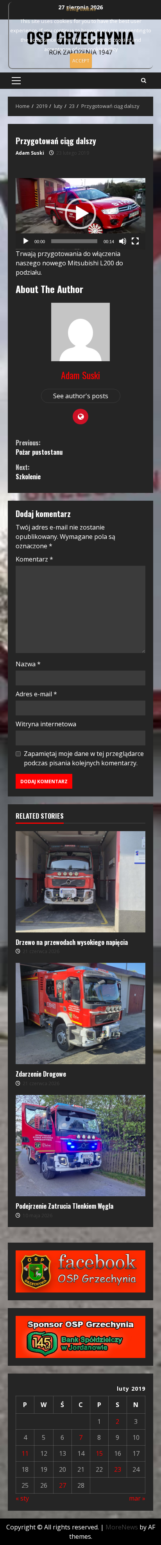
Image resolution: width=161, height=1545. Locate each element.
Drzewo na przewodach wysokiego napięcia (80, 881)
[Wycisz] (123, 241)
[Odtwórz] (26, 241)
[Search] (143, 80)
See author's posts (80, 396)
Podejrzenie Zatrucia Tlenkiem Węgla (80, 1145)
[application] (80, 213)
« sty (22, 1498)
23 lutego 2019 (72, 153)
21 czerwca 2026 (41, 951)
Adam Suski (30, 153)
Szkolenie (28, 472)
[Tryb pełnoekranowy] (135, 241)
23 (117, 1469)
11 (25, 1453)
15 (99, 1453)
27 (62, 1485)
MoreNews (122, 1527)
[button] (16, 80)
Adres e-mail (36, 694)
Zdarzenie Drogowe (80, 1013)
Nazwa (28, 664)
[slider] (74, 241)
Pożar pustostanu (39, 447)
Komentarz (34, 559)
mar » (137, 1498)
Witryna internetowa (46, 724)
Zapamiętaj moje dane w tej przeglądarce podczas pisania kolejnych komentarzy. (84, 758)
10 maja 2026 (37, 1215)
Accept (80, 60)
